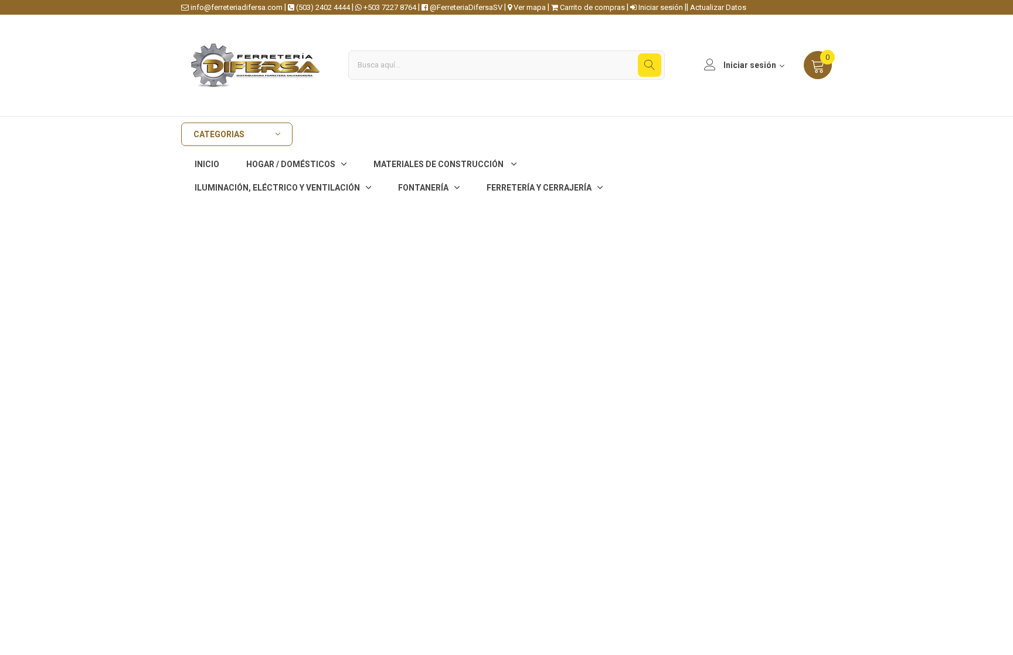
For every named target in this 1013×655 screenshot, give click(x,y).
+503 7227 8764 (389, 7)
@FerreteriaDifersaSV (465, 7)
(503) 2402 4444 (322, 7)
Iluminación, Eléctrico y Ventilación (277, 187)
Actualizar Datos (718, 7)
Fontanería (423, 187)
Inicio (207, 164)
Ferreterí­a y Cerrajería (539, 187)
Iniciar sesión (660, 7)
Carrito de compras (591, 7)
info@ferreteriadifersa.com (236, 7)
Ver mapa (529, 7)
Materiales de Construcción (439, 164)
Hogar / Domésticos (290, 164)
